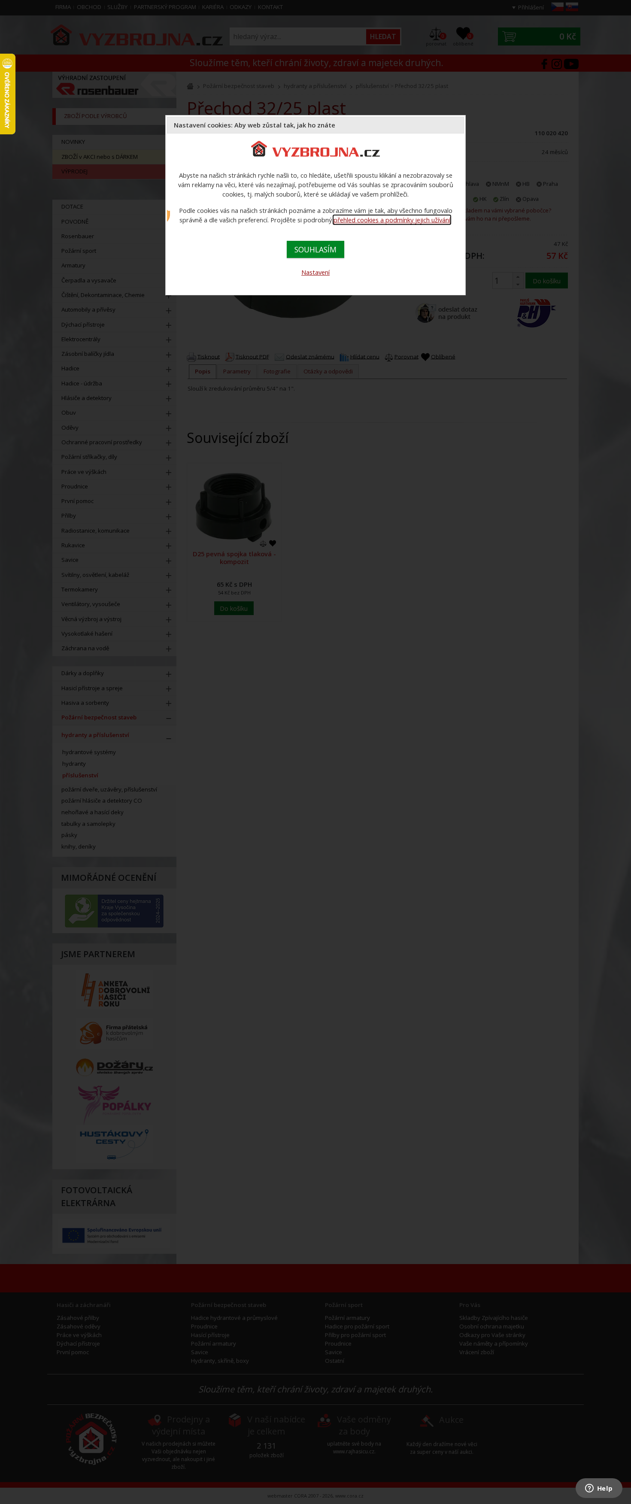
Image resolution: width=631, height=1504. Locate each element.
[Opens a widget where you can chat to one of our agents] (598, 1489)
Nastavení (315, 272)
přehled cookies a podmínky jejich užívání (392, 219)
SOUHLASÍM (315, 249)
